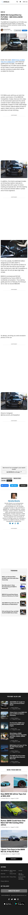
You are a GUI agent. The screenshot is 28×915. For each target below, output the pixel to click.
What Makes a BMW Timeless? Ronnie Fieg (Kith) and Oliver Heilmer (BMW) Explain (18, 735)
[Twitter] (13, 523)
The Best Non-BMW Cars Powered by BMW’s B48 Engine (17, 724)
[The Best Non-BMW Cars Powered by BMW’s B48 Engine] (4, 723)
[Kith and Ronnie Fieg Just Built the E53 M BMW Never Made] (23, 610)
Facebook (5, 485)
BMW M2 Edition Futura (6, 478)
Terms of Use (13, 873)
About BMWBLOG (5, 870)
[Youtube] (15, 899)
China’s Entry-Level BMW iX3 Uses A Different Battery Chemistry (18, 714)
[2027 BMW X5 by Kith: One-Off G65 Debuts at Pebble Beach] (23, 601)
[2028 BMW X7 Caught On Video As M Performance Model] (4, 702)
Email (24, 485)
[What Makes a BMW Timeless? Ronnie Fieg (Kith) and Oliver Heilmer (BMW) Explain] (4, 733)
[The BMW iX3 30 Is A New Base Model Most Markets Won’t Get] (4, 755)
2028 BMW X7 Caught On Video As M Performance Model (17, 703)
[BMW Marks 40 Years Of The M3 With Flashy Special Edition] (4, 745)
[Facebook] (10, 523)
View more (13, 858)
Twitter (15, 485)
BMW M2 (3, 12)
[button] (25, 408)
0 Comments (24, 30)
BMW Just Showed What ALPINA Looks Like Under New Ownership (10, 578)
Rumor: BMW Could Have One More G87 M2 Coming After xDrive (13, 823)
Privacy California (5, 881)
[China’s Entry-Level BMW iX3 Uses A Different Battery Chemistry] (4, 712)
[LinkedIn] (18, 523)
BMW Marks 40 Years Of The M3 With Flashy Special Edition (18, 746)
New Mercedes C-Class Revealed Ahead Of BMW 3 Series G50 (9, 586)
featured (3, 480)
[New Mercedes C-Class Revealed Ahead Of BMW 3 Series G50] (23, 584)
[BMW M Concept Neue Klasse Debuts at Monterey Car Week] (23, 593)
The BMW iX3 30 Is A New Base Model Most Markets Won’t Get (17, 757)
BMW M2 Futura (17, 478)
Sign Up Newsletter (21, 874)
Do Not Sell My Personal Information (22, 878)
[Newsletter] (20, 1)
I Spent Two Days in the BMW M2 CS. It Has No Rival (13, 850)
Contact (20, 870)
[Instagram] (15, 523)
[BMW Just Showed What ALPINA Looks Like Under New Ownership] (23, 576)
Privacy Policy (13, 876)
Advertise (3, 873)
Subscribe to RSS (5, 876)
